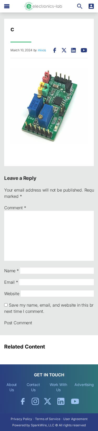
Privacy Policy (21, 419)
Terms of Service (47, 419)
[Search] (79, 6)
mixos (42, 50)
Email (11, 282)
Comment (15, 207)
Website (11, 293)
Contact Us (33, 387)
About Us (12, 387)
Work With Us (58, 387)
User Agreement (75, 419)
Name (11, 270)
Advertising (84, 384)
